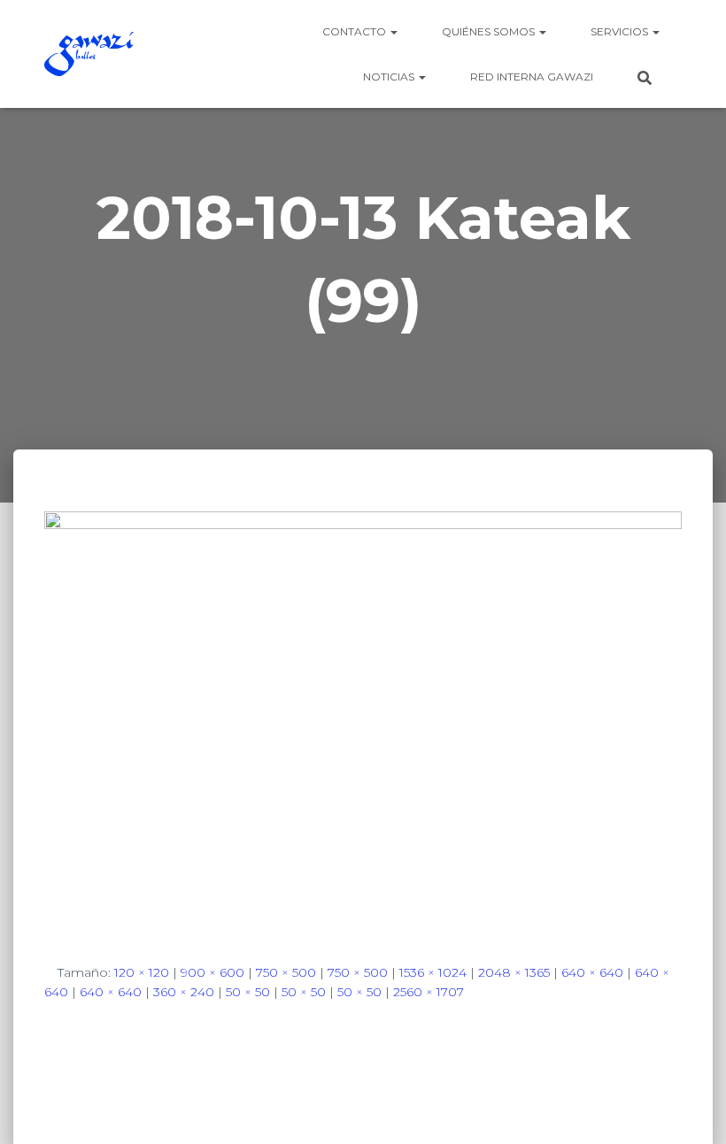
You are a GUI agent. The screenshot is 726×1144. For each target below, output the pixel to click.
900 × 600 (212, 972)
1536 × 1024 (433, 972)
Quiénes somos (489, 31)
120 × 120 (141, 972)
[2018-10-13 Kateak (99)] (363, 722)
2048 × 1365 (514, 972)
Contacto (355, 31)
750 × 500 (286, 972)
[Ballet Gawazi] (89, 54)
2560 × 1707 (428, 992)
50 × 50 (248, 992)
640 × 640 (592, 972)
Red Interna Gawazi (531, 76)
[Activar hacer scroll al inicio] (691, 1108)
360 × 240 (183, 992)
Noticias (390, 76)
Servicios (621, 31)
